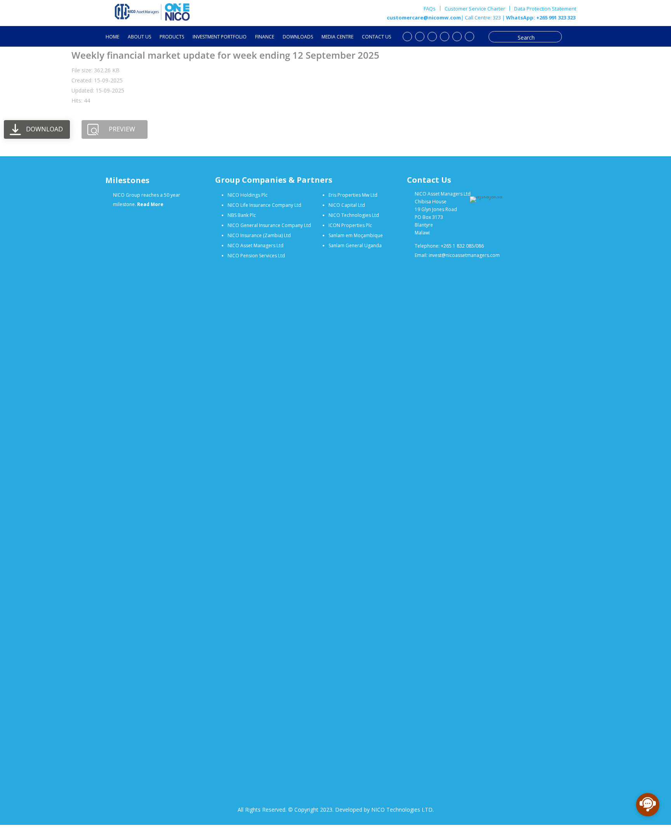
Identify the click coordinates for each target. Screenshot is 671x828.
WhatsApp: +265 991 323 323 (540, 17)
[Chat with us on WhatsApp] (469, 36)
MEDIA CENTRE (337, 37)
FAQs (430, 8)
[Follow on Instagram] (457, 36)
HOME (112, 37)
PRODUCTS (172, 37)
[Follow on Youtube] (407, 36)
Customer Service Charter (475, 8)
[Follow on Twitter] (432, 36)
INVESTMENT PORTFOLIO (220, 37)
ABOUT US (139, 37)
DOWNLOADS (298, 37)
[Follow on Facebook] (419, 36)
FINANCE (264, 37)
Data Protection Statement (545, 9)
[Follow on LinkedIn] (444, 36)
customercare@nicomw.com (424, 17)
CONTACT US (376, 37)
